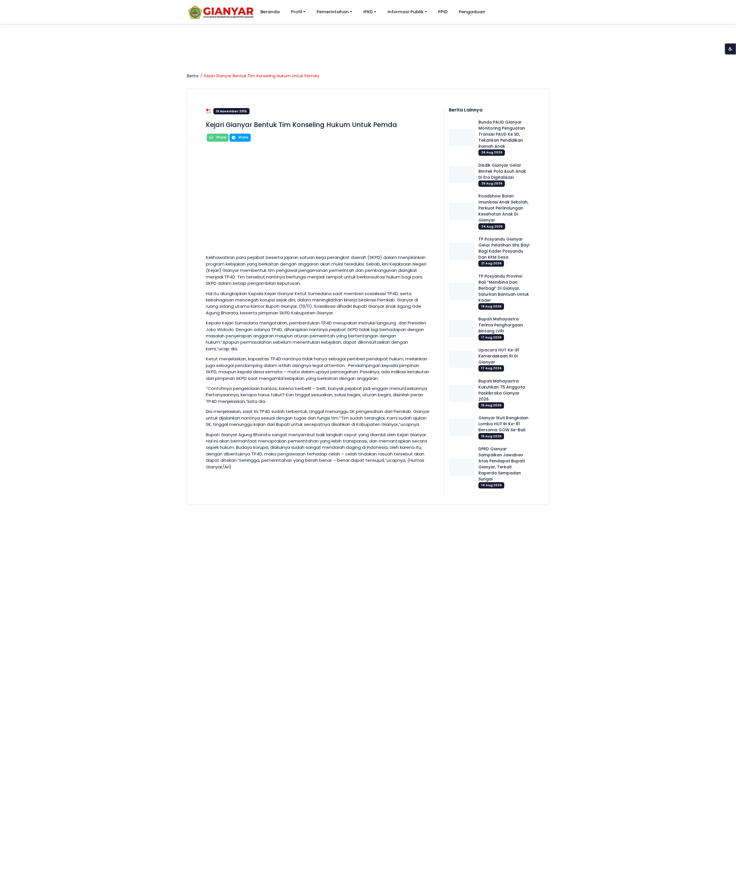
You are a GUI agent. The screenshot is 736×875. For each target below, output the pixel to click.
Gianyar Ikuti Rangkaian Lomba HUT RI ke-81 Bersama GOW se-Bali (503, 424)
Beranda (270, 12)
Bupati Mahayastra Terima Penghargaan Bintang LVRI (500, 325)
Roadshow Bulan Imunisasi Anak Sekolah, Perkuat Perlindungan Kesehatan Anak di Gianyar (503, 208)
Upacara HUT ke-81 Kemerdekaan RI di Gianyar (498, 356)
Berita (192, 76)
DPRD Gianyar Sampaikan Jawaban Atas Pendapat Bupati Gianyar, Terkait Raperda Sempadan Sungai (501, 464)
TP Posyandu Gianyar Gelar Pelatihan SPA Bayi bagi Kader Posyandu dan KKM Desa (503, 248)
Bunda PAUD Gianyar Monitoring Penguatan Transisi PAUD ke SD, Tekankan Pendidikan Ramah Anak (501, 134)
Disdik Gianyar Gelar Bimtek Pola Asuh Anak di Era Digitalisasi (502, 171)
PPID (443, 12)
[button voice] (730, 49)
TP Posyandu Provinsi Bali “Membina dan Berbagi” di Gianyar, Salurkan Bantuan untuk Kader (503, 288)
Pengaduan (472, 12)
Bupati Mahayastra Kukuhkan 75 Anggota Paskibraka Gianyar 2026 (501, 390)
